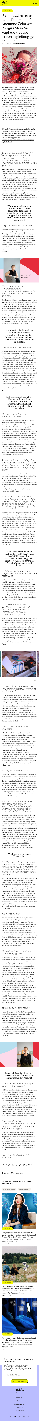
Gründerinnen (9, 1189)
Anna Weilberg (7, 1244)
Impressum (19, 1407)
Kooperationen (19, 1404)
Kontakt (19, 1401)
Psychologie (24, 1189)
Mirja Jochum (6, 1295)
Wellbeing (7, 11)
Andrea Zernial (19, 43)
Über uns (19, 1398)
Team (4, 1349)
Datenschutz (19, 1410)
